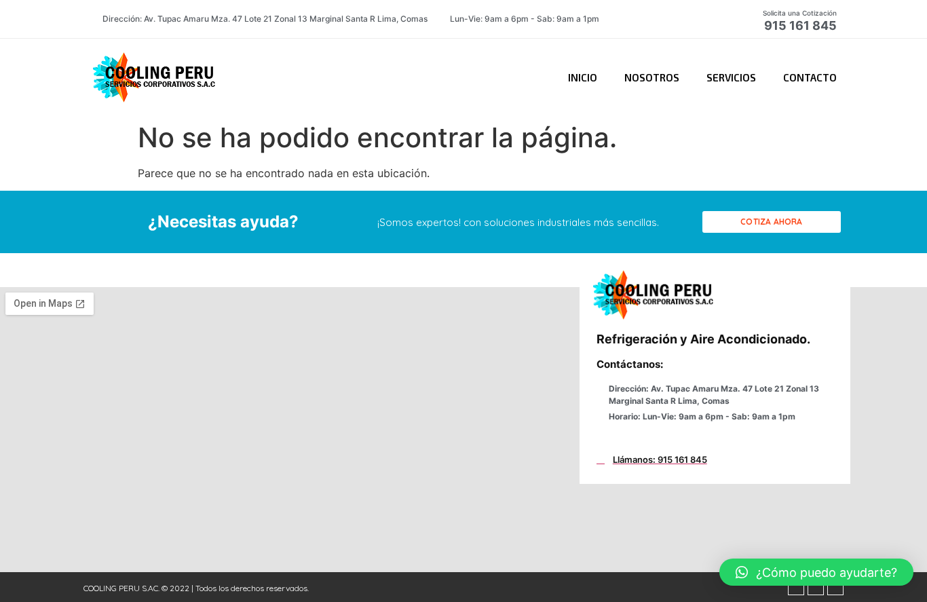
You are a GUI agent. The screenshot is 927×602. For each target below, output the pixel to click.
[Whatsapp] (816, 587)
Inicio (582, 77)
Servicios (731, 77)
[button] (771, 222)
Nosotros (651, 77)
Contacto (810, 77)
